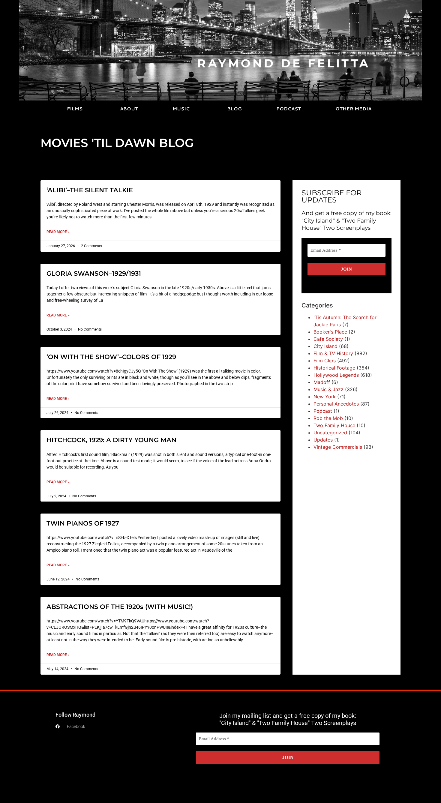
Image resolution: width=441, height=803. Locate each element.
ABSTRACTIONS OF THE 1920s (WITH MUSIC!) (119, 606)
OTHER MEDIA (353, 109)
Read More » (58, 232)
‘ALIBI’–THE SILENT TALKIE (89, 190)
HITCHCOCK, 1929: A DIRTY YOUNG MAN (111, 440)
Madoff (322, 382)
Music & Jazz (329, 389)
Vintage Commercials (338, 447)
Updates (323, 440)
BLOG (234, 109)
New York (325, 397)
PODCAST (288, 109)
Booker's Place (330, 332)
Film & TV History (333, 353)
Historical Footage (334, 368)
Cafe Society (328, 339)
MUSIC (181, 109)
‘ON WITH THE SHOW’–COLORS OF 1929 (111, 357)
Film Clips (325, 361)
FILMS (74, 109)
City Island (326, 346)
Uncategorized (330, 433)
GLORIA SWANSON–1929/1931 (93, 273)
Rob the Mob (328, 418)
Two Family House (334, 425)
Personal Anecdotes (336, 404)
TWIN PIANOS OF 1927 (82, 523)
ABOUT (129, 109)
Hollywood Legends (336, 375)
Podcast (323, 411)
